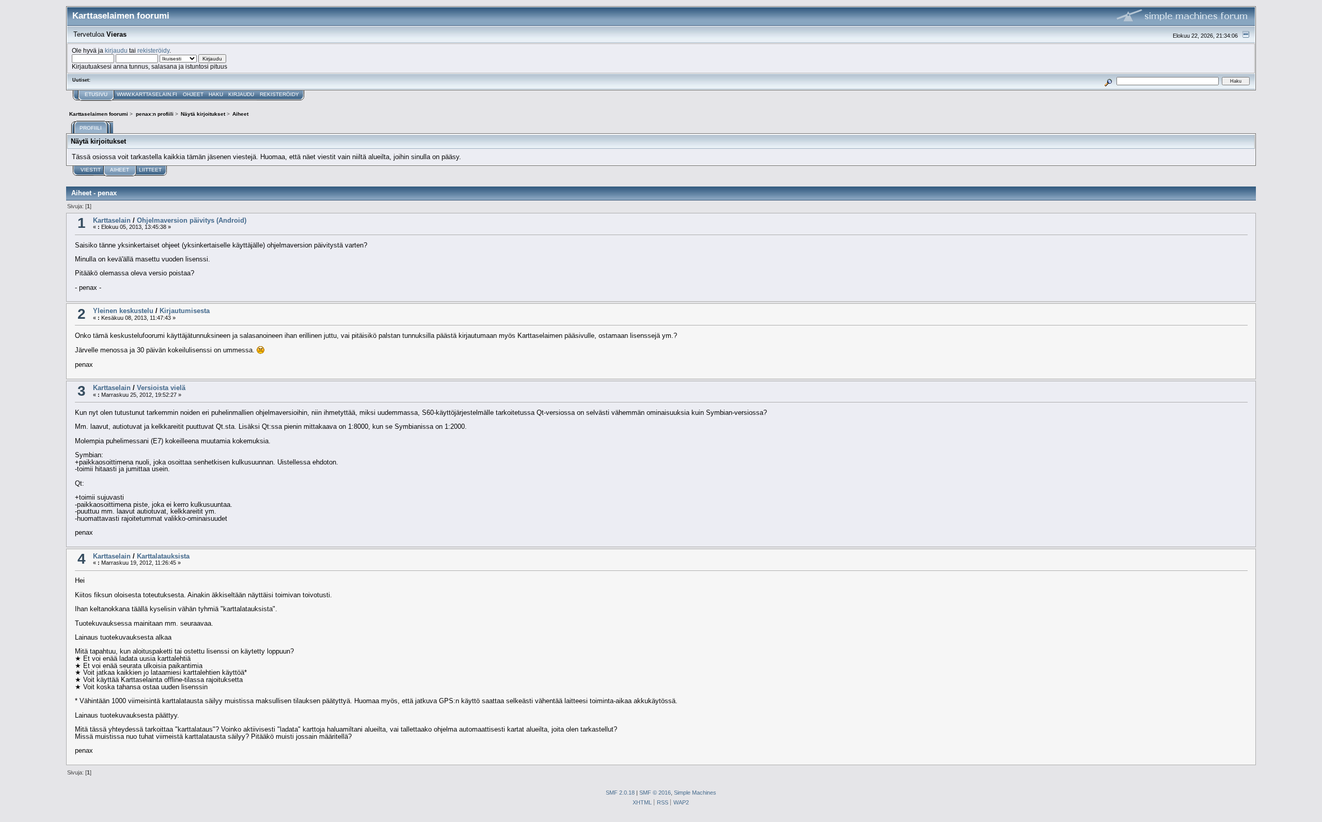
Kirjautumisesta (185, 311)
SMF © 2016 (655, 792)
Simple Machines (695, 792)
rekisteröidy (153, 50)
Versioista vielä (161, 388)
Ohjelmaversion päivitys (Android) (191, 220)
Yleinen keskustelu (123, 311)
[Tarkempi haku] (1108, 81)
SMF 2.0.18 (620, 792)
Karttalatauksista (163, 556)
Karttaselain (112, 220)
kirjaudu (116, 50)
